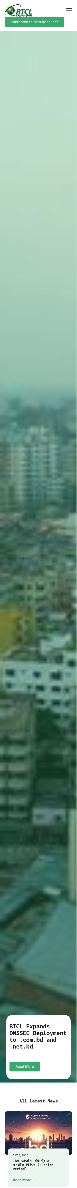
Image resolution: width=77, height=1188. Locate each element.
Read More (24, 1066)
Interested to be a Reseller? (34, 22)
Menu (69, 8)
